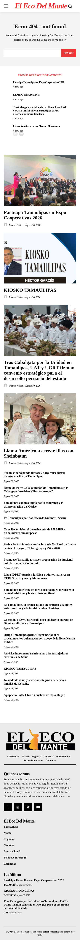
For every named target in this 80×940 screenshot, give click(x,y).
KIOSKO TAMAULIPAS (26, 94)
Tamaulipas (11, 885)
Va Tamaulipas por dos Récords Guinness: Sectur (35, 518)
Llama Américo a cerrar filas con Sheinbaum (36, 126)
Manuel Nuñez (16, 225)
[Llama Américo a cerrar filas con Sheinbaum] (40, 418)
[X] (28, 807)
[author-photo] (6, 225)
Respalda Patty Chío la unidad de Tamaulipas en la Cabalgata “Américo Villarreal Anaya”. (36, 489)
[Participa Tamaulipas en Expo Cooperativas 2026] (40, 180)
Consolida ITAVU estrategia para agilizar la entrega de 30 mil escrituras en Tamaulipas (38, 621)
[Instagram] (18, 807)
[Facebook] (8, 807)
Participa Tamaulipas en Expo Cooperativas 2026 (38, 82)
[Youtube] (38, 807)
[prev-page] (15, 134)
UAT (6, 912)
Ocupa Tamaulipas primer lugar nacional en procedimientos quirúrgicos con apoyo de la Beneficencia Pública (39, 638)
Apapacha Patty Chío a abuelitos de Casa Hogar (34, 695)
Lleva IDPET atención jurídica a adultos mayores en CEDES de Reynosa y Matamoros (37, 576)
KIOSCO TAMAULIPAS (20, 668)
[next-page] (21, 134)
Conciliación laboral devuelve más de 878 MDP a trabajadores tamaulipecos (34, 531)
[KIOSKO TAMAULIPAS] (40, 258)
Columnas (10, 895)
